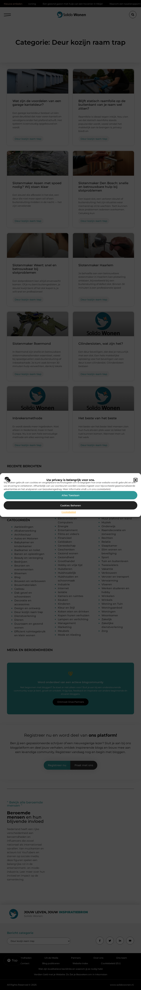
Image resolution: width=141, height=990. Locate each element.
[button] (135, 480)
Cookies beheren (70, 505)
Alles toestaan (70, 495)
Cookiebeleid (69, 512)
